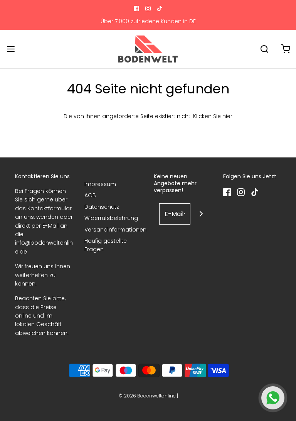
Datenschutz (101, 207)
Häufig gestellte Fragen (105, 245)
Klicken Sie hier (212, 116)
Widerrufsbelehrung (111, 218)
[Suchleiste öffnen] (264, 48)
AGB (90, 195)
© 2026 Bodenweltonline (147, 395)
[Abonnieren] (201, 214)
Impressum (100, 184)
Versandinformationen (115, 229)
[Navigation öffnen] (10, 48)
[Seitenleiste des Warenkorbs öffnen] (285, 48)
